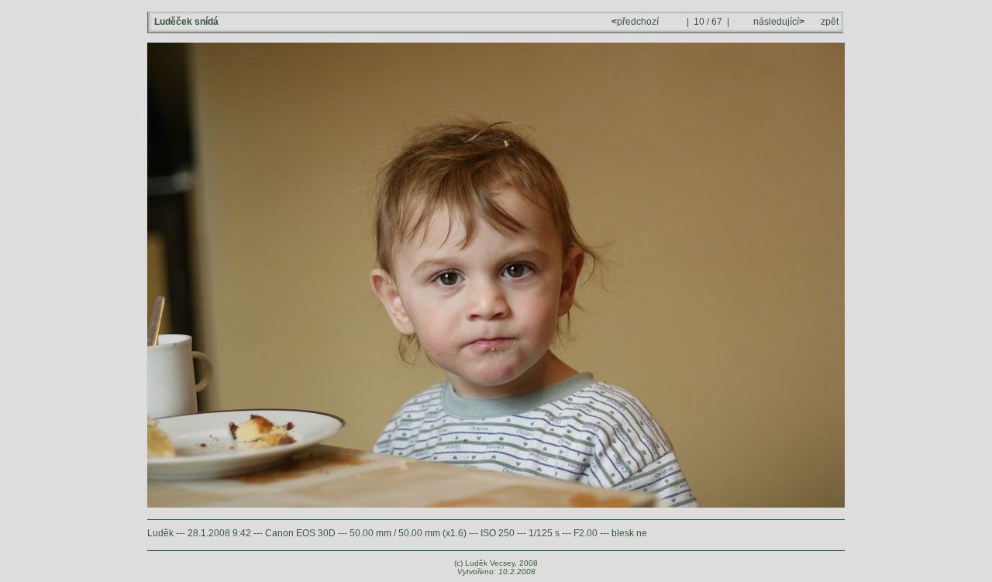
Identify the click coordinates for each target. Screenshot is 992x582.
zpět (830, 21)
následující (777, 21)
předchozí (636, 21)
